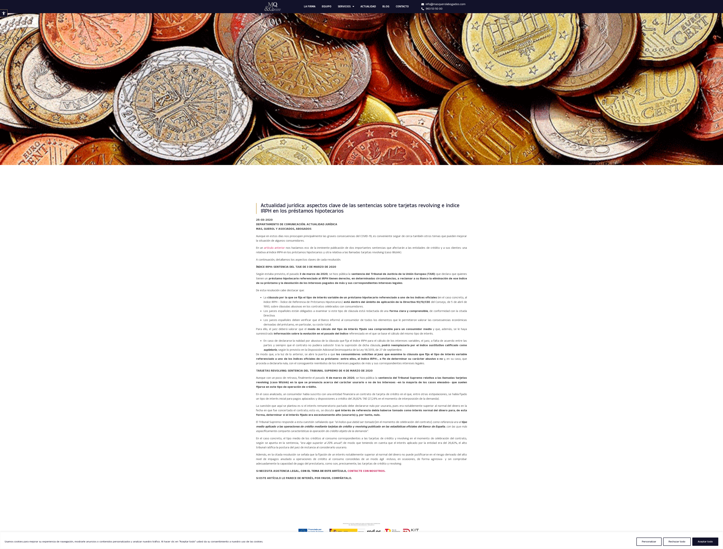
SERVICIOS (344, 6)
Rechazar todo (677, 542)
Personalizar (649, 542)
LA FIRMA (309, 6)
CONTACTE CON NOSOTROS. (366, 471)
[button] (4, 13)
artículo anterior (274, 248)
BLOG (385, 6)
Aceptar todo (705, 542)
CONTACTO (402, 6)
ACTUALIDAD (368, 6)
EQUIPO (326, 6)
